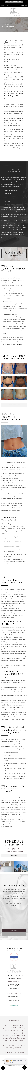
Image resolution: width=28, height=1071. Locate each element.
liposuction (20, 344)
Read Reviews (14, 934)
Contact (14, 855)
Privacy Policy (8, 1052)
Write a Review (14, 930)
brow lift (16, 894)
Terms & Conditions (18, 1052)
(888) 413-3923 (5, 5)
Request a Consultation (14, 1)
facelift (12, 894)
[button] (3, 1068)
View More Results (14, 405)
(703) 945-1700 (16, 1000)
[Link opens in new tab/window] (14, 957)
